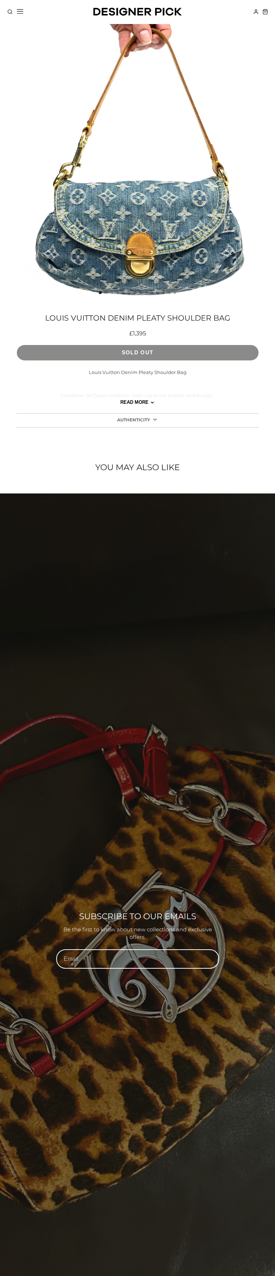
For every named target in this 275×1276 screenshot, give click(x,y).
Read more (134, 402)
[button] (100, 292)
